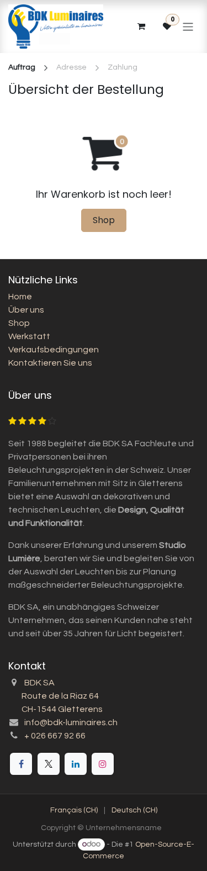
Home (20, 296)
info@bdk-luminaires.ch (71, 722)
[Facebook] (21, 764)
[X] (49, 764)
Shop (104, 220)
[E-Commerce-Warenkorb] (140, 26)
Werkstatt (29, 336)
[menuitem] (74, 810)
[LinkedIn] (76, 764)
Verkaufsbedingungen (53, 349)
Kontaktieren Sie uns (50, 362)
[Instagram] (103, 764)
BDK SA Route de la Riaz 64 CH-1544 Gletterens (55, 696)
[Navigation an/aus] (188, 26)
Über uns (26, 309)
